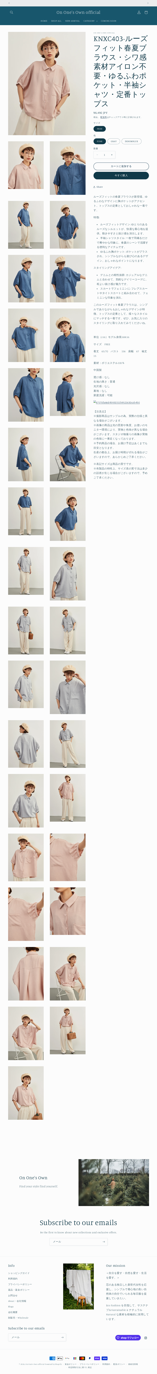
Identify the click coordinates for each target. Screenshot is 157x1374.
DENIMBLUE (131, 141)
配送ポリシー (119, 1364)
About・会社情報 (17, 1301)
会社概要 (13, 1312)
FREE (99, 128)
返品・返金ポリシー (19, 1289)
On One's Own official (34, 1364)
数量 (96, 148)
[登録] (103, 1242)
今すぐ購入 (121, 175)
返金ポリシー (71, 1364)
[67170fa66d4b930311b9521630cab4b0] (117, 402)
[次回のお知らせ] (148, 3)
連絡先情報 (133, 1364)
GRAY (114, 141)
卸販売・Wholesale (18, 1317)
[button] (11, 12)
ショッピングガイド (19, 1273)
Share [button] (100, 186)
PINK (99, 141)
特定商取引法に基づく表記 (80, 1367)
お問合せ (13, 1295)
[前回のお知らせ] (9, 3)
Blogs (11, 1306)
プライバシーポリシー (20, 1284)
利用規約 (13, 1278)
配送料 (103, 117)
